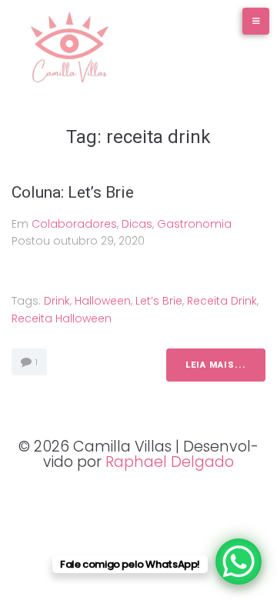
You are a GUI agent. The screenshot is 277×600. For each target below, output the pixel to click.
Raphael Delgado (169, 462)
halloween (103, 300)
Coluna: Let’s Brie (73, 192)
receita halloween (62, 318)
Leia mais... (215, 365)
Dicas (137, 224)
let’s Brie (158, 300)
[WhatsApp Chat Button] (238, 561)
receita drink (222, 300)
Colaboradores (74, 224)
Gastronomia (194, 224)
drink (57, 300)
